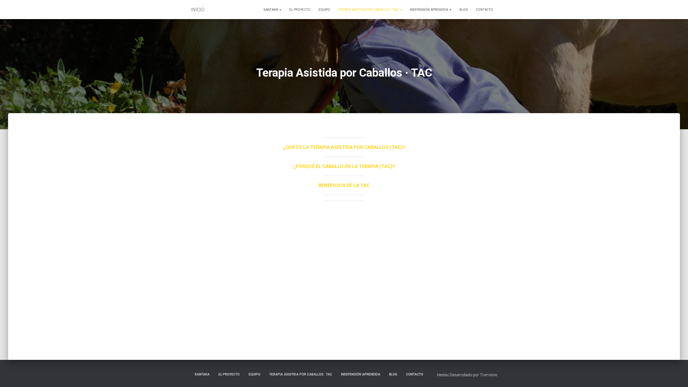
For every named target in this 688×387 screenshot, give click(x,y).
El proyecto (299, 10)
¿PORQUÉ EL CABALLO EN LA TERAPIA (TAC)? (344, 166)
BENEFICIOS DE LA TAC (344, 185)
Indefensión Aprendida (429, 10)
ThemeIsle (488, 375)
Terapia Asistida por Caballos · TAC (368, 10)
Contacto (484, 10)
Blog (464, 10)
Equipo (324, 10)
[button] (280, 10)
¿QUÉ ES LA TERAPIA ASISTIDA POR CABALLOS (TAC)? (344, 147)
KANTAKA (271, 10)
